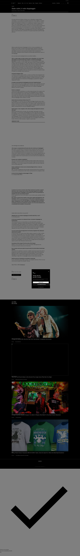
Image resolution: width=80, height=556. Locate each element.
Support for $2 (41, 282)
